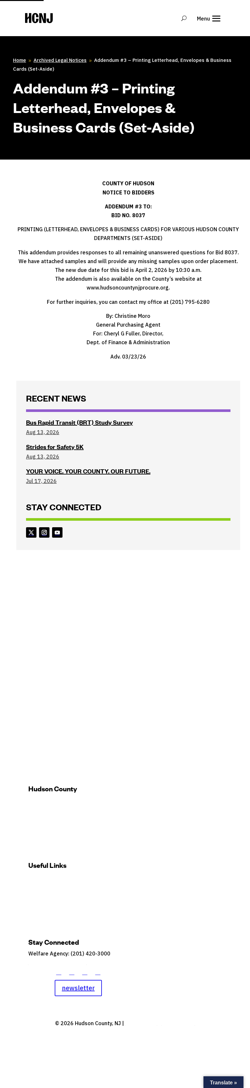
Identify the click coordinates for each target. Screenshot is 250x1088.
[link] (31, 532)
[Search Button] (183, 18)
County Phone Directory (57, 962)
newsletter (78, 987)
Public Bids (103, 897)
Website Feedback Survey (56, 897)
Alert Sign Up (110, 878)
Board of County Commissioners (62, 801)
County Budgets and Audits (57, 878)
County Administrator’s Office (60, 820)
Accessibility (141, 1023)
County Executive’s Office (55, 810)
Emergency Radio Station (55, 887)
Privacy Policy (178, 1023)
